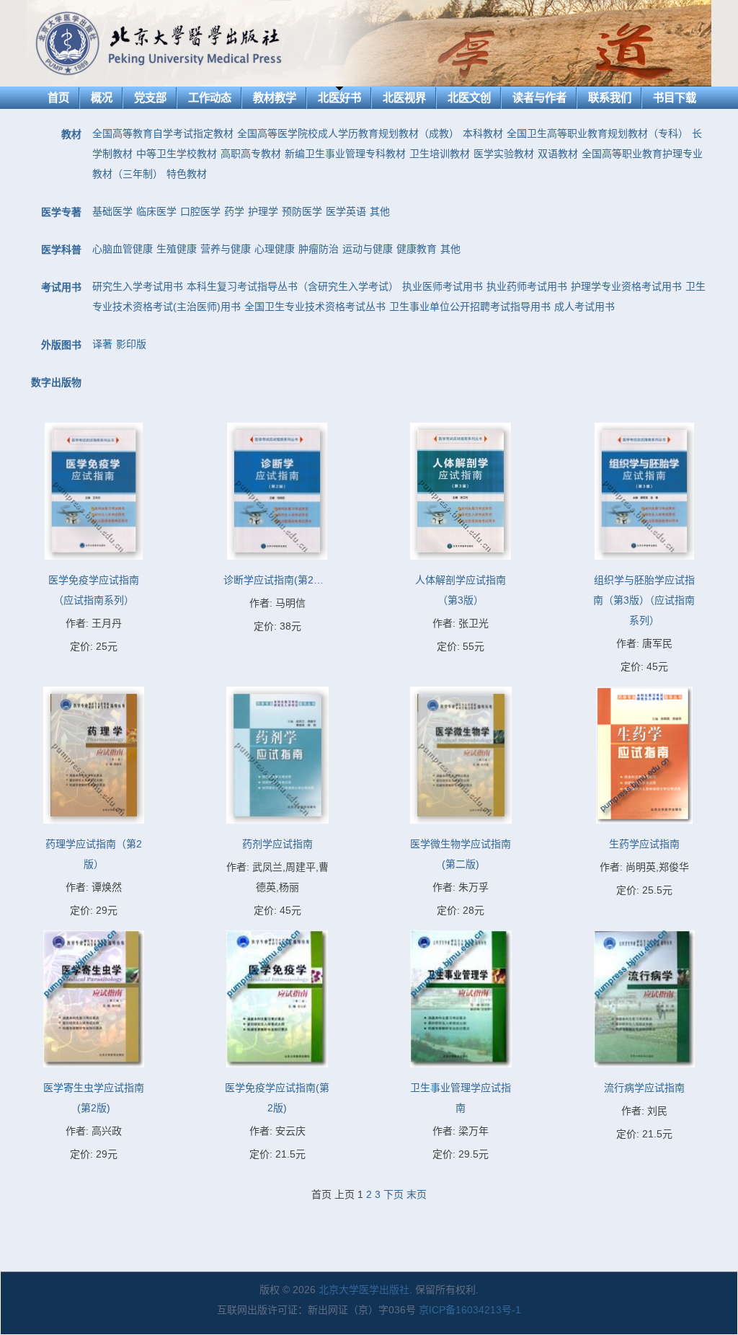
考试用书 (61, 287)
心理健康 (274, 249)
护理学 (263, 211)
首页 (58, 98)
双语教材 (558, 153)
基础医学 (112, 211)
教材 (71, 134)
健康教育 (416, 249)
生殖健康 (176, 249)
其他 (380, 211)
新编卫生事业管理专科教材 (345, 153)
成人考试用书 (584, 306)
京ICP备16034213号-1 (470, 1310)
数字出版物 (56, 382)
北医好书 (339, 98)
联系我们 (609, 98)
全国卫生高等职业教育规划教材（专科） (597, 133)
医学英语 (346, 211)
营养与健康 (225, 249)
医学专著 (61, 212)
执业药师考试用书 (526, 286)
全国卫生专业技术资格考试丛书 (315, 306)
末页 (416, 1194)
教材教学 (274, 98)
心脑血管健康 (122, 249)
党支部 (150, 98)
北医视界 (404, 98)
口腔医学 (200, 211)
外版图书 (61, 345)
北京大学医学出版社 (364, 1289)
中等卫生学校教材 (176, 153)
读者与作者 (539, 98)
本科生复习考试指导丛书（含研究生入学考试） (293, 286)
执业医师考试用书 (442, 286)
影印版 (131, 344)
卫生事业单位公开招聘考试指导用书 (470, 306)
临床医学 (156, 211)
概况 (101, 98)
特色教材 (186, 174)
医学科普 (61, 249)
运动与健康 (367, 249)
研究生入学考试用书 (137, 286)
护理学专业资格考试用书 (626, 286)
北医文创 (469, 98)
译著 (102, 344)
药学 (234, 211)
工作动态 (209, 98)
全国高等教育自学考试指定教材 (163, 133)
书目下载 (674, 98)
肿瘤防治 (318, 249)
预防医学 (302, 211)
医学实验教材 (504, 153)
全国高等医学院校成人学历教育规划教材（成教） (348, 133)
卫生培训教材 (439, 153)
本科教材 (483, 133)
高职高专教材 (251, 153)
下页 (393, 1194)
